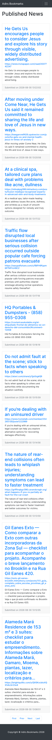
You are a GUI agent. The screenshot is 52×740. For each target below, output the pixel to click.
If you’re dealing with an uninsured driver (25, 412)
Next (30, 718)
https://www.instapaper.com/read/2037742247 (26, 65)
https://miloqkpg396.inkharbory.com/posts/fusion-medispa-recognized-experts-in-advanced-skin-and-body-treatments (26, 192)
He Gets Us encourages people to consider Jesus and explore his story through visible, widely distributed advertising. (26, 44)
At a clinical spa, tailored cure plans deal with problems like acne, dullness (24, 177)
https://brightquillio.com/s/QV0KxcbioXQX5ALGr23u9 (26, 683)
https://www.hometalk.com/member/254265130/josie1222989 (26, 420)
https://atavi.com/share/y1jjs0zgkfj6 (23, 376)
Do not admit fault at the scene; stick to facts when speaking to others (26, 364)
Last (38, 718)
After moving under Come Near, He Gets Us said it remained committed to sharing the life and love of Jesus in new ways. (25, 114)
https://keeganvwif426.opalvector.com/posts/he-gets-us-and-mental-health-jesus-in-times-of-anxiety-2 (26, 137)
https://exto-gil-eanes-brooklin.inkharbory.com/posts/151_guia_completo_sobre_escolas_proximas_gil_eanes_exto (26, 582)
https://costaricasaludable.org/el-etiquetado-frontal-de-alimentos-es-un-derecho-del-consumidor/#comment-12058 (25, 326)
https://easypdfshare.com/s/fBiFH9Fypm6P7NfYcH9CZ (26, 266)
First (14, 718)
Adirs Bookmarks (12, 3)
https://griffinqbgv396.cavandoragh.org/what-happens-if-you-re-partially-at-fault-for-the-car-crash (26, 492)
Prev (22, 718)
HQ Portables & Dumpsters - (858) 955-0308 (23, 312)
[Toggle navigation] (46, 3)
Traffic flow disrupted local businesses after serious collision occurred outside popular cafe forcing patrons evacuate (25, 246)
